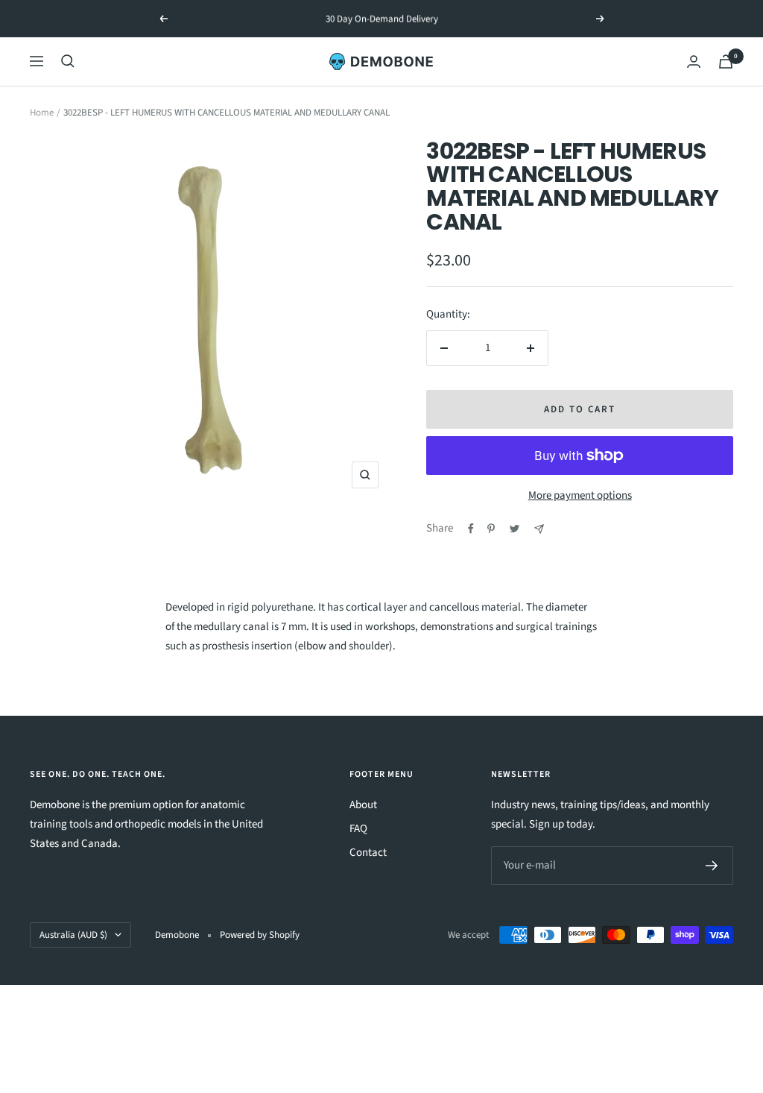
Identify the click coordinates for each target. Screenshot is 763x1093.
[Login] (693, 61)
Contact (368, 852)
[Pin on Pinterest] (491, 528)
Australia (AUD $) (73, 935)
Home (42, 112)
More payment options (580, 495)
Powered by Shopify (260, 935)
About (363, 805)
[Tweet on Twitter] (514, 528)
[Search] (68, 61)
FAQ (358, 829)
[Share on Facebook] (471, 528)
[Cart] (725, 61)
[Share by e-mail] (539, 529)
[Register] (712, 865)
